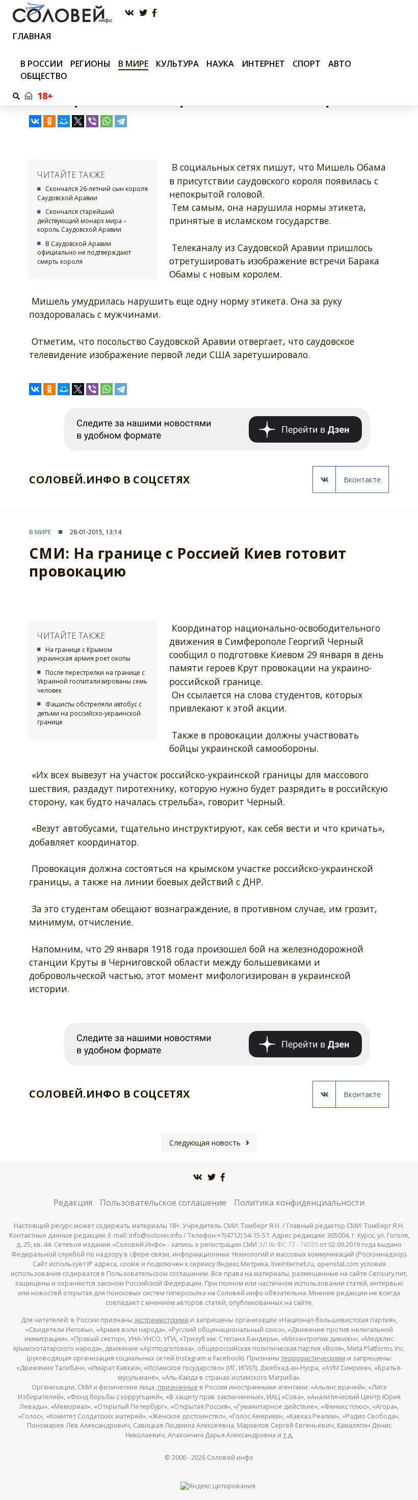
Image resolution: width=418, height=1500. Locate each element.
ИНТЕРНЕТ (263, 63)
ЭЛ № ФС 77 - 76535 (288, 1244)
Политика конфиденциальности (299, 1202)
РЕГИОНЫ (90, 63)
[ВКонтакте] (35, 121)
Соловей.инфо (230, 1457)
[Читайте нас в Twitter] (143, 13)
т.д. (288, 1435)
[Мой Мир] (64, 121)
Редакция (73, 1202)
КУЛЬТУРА (177, 63)
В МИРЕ (133, 63)
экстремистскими (161, 1320)
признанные (178, 1387)
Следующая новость (205, 1143)
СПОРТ (307, 63)
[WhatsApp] (106, 121)
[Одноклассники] (49, 121)
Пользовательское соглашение (163, 1202)
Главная (32, 36)
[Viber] (92, 121)
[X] (78, 121)
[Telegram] (121, 121)
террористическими (313, 1358)
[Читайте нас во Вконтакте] (129, 13)
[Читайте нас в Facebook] (154, 13)
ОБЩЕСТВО (43, 75)
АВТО (339, 63)
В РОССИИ (41, 63)
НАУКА (220, 63)
